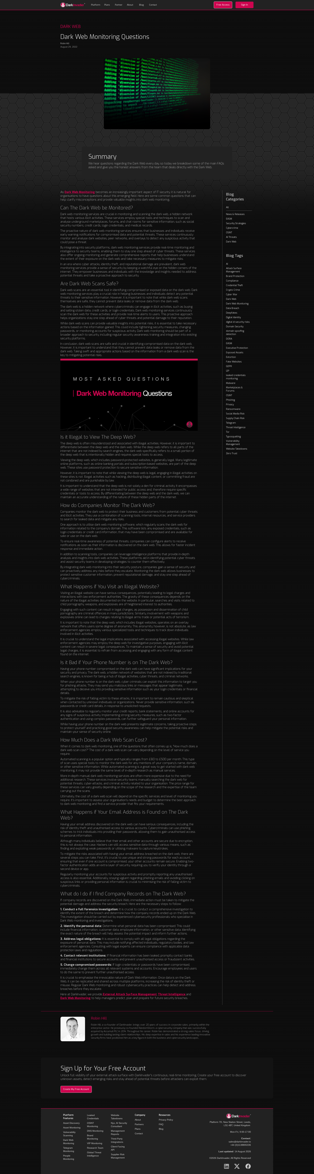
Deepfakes (231, 312)
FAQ (161, 1124)
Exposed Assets (234, 352)
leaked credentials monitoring (236, 377)
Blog (141, 4)
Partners (139, 1124)
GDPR (229, 366)
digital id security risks (238, 322)
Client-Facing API (118, 1148)
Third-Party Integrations (117, 1140)
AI (227, 264)
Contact (153, 4)
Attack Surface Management (234, 270)
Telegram (231, 422)
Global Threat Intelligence (94, 1154)
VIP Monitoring (94, 1143)
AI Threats (231, 237)
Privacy (230, 404)
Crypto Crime (233, 289)
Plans (107, 4)
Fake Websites (234, 361)
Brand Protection (235, 276)
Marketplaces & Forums (234, 389)
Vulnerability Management (233, 442)
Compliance (232, 280)
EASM (229, 218)
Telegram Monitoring (68, 1149)
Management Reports (118, 1132)
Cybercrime (232, 228)
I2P (227, 370)
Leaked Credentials (93, 1117)
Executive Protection (237, 348)
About (130, 4)
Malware (230, 383)
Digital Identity (233, 317)
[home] (73, 5)
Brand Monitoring (92, 1137)
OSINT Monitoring (92, 1125)
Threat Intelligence (235, 427)
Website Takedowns (236, 448)
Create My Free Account (76, 1089)
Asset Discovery (71, 1123)
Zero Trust (231, 453)
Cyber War (231, 294)
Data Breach (232, 308)
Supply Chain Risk (235, 418)
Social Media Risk (235, 413)
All (227, 207)
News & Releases (235, 214)
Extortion (231, 357)
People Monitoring (68, 1157)
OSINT (229, 232)
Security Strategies (236, 223)
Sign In (244, 4)
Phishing (230, 400)
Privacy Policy (166, 1119)
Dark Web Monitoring (237, 303)
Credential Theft (234, 285)
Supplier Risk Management (118, 1156)
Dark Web (231, 241)
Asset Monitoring (71, 1127)
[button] (95, 5)
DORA (229, 338)
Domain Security (234, 326)
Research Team (95, 1148)
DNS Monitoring (95, 1131)
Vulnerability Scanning (69, 1134)
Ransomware (233, 409)
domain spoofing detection (235, 332)
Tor (227, 432)
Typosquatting (233, 436)
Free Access (223, 4)
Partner (118, 4)
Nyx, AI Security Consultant (119, 1125)
